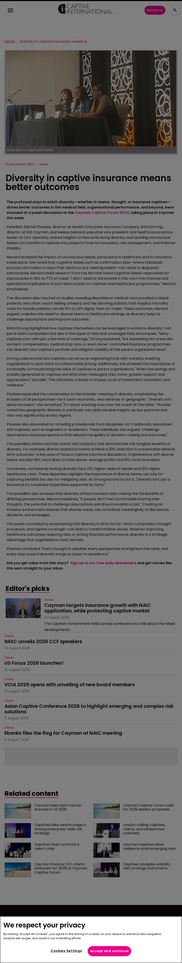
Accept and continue (109, 951)
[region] (91, 939)
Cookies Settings (66, 951)
